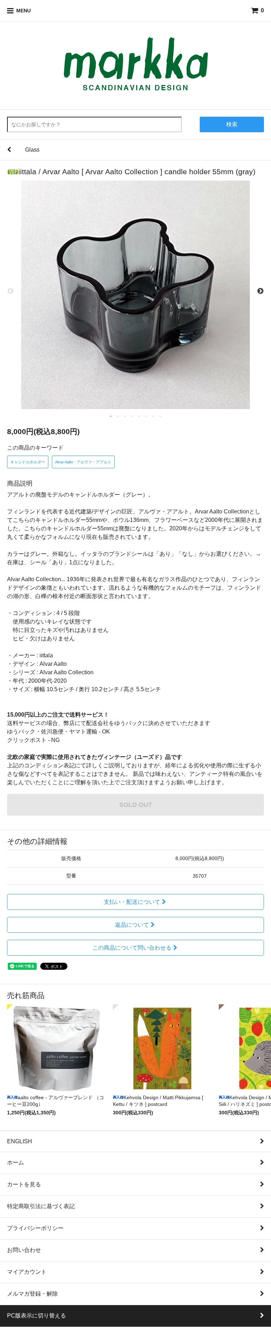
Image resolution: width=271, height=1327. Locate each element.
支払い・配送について (132, 902)
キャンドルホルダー (27, 462)
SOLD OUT (135, 804)
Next (260, 291)
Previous (11, 291)
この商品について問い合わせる (131, 948)
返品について (132, 925)
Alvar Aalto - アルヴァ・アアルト (83, 462)
